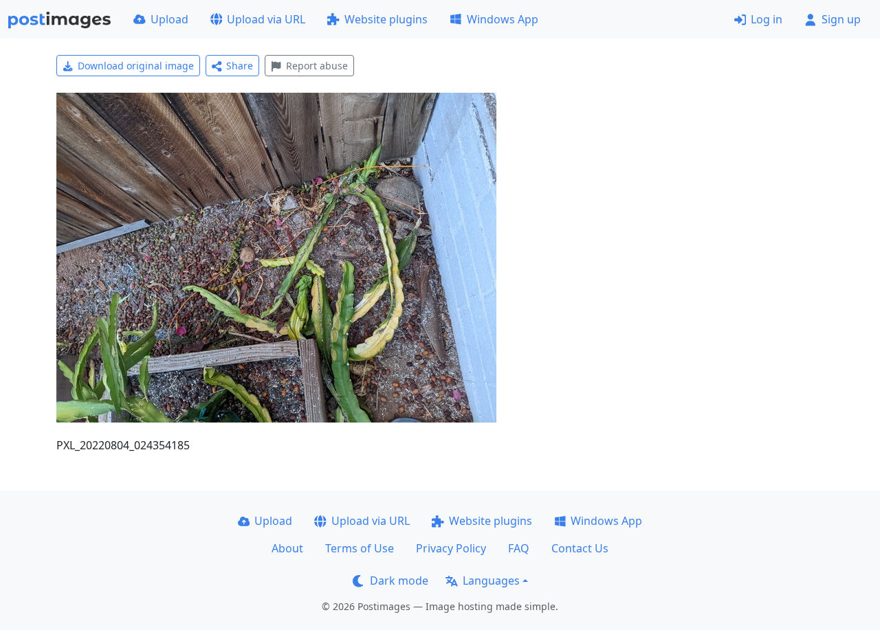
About (287, 548)
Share (239, 65)
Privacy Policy (451, 548)
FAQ (518, 548)
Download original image (136, 65)
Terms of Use (359, 548)
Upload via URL (266, 19)
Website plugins (386, 19)
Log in (766, 19)
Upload (169, 19)
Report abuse (317, 65)
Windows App (502, 19)
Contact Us (579, 548)
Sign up (841, 19)
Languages (491, 580)
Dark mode (399, 580)
